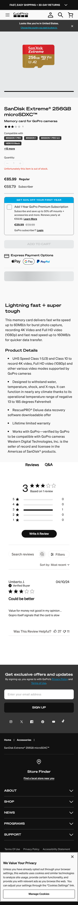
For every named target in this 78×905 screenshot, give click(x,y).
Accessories (24, 739)
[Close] (72, 26)
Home (7, 739)
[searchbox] (23, 554)
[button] (9, 148)
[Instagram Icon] (12, 722)
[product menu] (7, 15)
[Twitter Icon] (20, 722)
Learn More (30, 218)
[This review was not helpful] (64, 631)
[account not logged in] (50, 15)
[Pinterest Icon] (41, 722)
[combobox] (54, 565)
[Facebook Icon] (30, 722)
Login (40, 230)
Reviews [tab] (32, 464)
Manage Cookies (39, 894)
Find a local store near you (39, 778)
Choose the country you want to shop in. (39, 27)
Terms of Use (38, 683)
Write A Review (39, 534)
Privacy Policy (60, 679)
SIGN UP (39, 707)
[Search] (60, 15)
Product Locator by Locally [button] (26, 287)
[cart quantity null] (70, 15)
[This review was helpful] (55, 631)
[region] (38, 500)
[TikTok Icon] (63, 722)
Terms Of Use (12, 849)
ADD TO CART (39, 244)
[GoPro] (20, 15)
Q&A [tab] (49, 464)
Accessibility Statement (56, 849)
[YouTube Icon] (52, 722)
